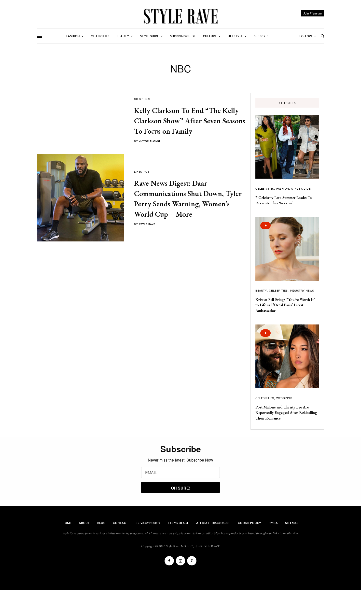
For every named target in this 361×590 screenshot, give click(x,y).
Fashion (282, 188)
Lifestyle (141, 171)
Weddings (284, 398)
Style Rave (147, 224)
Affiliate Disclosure (213, 523)
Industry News (302, 290)
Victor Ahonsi (149, 141)
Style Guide (300, 188)
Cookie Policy (249, 523)
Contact (120, 523)
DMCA (273, 523)
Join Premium (312, 13)
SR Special (142, 99)
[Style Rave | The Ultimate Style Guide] (180, 16)
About (84, 523)
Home (66, 523)
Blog (101, 523)
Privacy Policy (148, 523)
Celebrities (264, 188)
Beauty (261, 290)
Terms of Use (178, 523)
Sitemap (292, 523)
